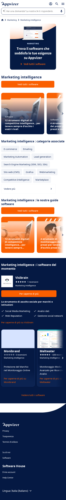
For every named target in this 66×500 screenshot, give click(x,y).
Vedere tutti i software (33, 395)
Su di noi (6, 452)
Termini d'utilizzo (10, 441)
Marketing (12, 20)
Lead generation (42, 156)
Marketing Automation (16, 156)
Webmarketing (47, 172)
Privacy (5, 430)
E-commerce (10, 149)
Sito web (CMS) (12, 172)
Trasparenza (8, 436)
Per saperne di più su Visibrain (17, 322)
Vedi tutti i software (27, 84)
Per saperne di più (29, 293)
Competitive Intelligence (16, 179)
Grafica (29, 172)
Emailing (27, 149)
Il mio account (8, 472)
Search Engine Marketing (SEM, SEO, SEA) (25, 164)
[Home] (2, 20)
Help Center (7, 477)
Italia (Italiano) (20, 490)
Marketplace (42, 179)
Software (6, 457)
